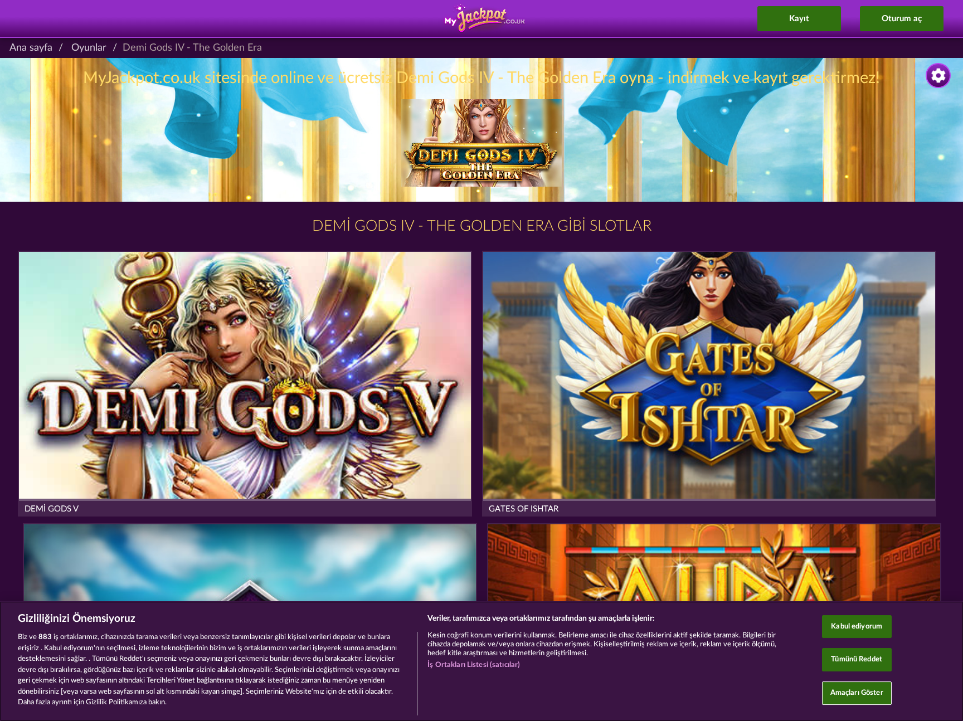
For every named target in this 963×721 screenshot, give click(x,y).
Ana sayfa (30, 48)
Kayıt (799, 18)
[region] (481, 661)
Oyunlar (88, 48)
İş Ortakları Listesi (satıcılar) (473, 665)
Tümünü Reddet (856, 659)
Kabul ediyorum (856, 626)
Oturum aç (902, 18)
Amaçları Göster (856, 692)
